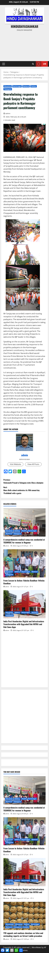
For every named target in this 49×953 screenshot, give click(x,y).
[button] (3, 64)
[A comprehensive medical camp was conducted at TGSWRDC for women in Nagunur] (24, 522)
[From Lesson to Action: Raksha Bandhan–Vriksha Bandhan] (24, 563)
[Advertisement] (24, 45)
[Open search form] (33, 64)
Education (7, 86)
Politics (33, 86)
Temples (26, 927)
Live (44, 63)
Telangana (7, 89)
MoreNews (36, 947)
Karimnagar (17, 86)
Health (24, 531)
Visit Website (15, 464)
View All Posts (33, 464)
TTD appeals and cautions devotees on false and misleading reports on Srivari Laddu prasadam (23, 934)
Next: (21, 490)
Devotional (9, 924)
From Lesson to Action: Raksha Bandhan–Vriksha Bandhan (23, 582)
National (26, 86)
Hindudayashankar (24, 26)
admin (7, 113)
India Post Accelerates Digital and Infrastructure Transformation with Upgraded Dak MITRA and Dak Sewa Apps (23, 624)
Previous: (23, 481)
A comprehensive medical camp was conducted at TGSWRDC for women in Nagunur (24, 541)
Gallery (17, 531)
